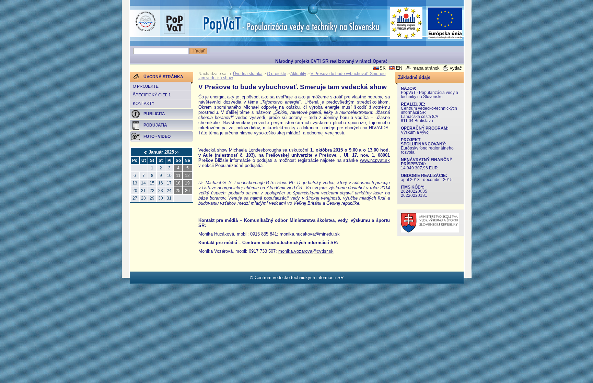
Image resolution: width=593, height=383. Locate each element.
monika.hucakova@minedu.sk (310, 234)
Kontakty (143, 103)
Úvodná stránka (248, 74)
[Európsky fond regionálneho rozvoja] (445, 23)
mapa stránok (426, 68)
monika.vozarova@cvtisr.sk (306, 251)
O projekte (146, 86)
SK (383, 68)
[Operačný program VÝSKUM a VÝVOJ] (406, 23)
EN (399, 68)
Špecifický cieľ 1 (152, 95)
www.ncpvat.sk (375, 160)
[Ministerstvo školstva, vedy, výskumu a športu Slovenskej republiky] (430, 231)
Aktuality (298, 74)
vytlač (456, 68)
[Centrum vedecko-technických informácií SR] (145, 21)
